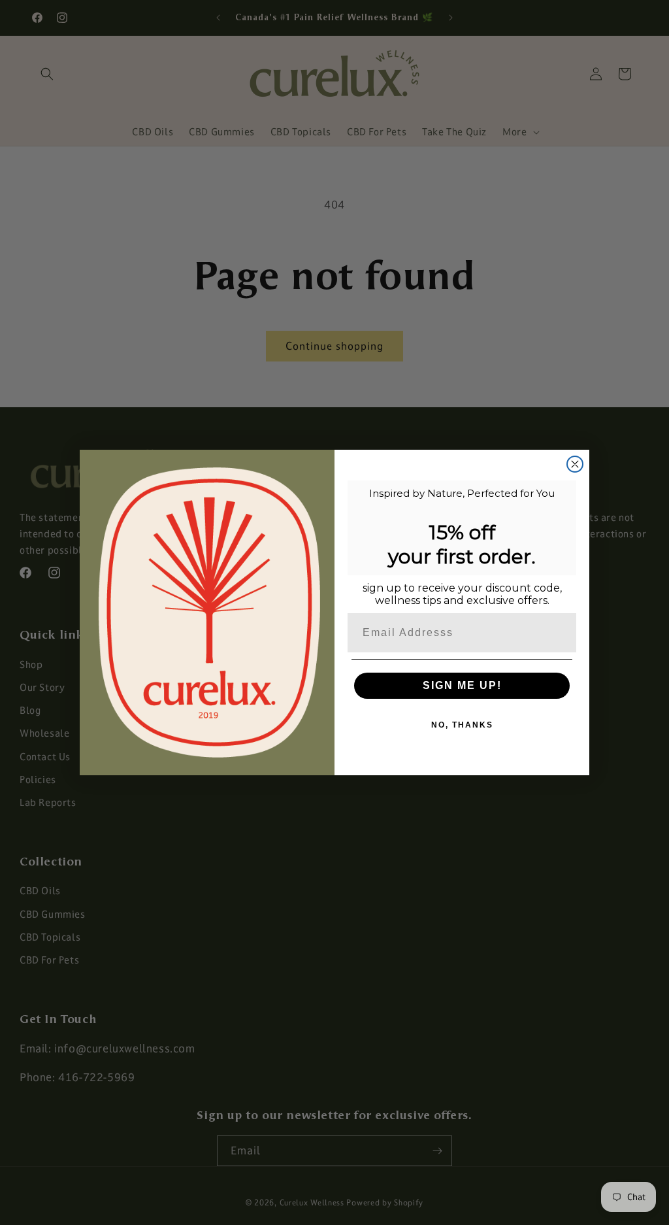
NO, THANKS (462, 725)
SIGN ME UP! (462, 685)
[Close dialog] (575, 464)
